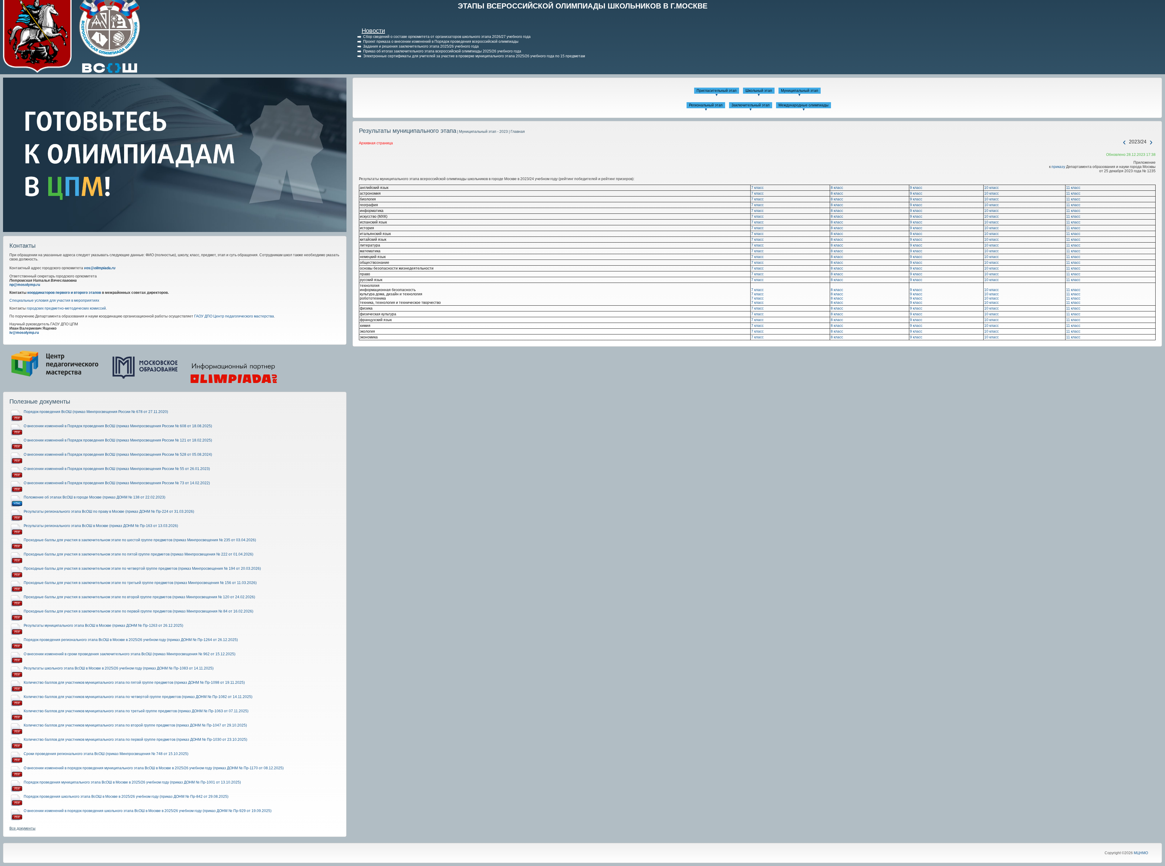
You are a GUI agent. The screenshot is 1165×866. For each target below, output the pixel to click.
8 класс (837, 188)
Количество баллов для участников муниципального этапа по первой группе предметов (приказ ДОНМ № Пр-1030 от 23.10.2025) (135, 739)
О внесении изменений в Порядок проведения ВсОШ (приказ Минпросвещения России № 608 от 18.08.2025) (118, 426)
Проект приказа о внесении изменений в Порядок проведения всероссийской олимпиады (440, 41)
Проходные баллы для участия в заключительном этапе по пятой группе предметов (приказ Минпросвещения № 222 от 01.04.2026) (138, 554)
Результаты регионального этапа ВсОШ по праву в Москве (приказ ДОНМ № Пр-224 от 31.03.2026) (109, 511)
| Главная (516, 131)
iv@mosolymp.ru (24, 333)
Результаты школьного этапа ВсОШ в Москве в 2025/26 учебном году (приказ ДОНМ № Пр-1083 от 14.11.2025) (119, 668)
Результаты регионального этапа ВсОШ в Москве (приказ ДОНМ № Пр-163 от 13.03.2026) (101, 526)
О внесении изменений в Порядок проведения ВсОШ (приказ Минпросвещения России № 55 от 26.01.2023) (117, 469)
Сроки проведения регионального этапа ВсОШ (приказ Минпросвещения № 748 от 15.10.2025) (106, 754)
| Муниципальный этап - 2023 (482, 131)
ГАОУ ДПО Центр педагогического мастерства (234, 316)
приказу (1058, 167)
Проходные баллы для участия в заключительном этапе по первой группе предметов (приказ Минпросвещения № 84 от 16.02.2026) (138, 611)
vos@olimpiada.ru (99, 268)
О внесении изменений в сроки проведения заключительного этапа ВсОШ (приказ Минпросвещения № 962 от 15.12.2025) (129, 654)
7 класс (757, 188)
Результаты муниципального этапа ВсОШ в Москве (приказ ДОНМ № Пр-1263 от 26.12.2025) (103, 625)
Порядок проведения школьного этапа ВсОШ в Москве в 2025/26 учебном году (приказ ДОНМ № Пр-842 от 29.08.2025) (126, 796)
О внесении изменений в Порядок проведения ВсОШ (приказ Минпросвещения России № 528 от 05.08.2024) (118, 454)
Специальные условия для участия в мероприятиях (54, 300)
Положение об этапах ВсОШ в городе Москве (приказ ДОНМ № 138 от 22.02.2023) (94, 497)
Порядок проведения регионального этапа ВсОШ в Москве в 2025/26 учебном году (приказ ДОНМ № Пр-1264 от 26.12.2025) (131, 640)
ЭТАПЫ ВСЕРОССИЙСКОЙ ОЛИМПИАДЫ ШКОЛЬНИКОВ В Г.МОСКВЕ (582, 6)
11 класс (1073, 188)
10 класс (991, 188)
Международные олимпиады (803, 105)
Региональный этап (706, 105)
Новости (373, 30)
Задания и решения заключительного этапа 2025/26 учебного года (421, 46)
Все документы (22, 828)
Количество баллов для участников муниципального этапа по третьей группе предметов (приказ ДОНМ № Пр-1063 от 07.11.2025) (136, 711)
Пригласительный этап (717, 91)
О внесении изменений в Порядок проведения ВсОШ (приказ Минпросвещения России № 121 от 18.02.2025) (118, 440)
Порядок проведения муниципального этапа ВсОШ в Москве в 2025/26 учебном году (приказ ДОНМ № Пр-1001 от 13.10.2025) (132, 782)
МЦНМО (1141, 853)
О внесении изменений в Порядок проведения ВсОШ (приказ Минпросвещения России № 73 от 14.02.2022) (117, 483)
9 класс (916, 188)
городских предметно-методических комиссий (66, 308)
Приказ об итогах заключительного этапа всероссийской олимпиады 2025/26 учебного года (442, 51)
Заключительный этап (750, 105)
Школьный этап (758, 91)
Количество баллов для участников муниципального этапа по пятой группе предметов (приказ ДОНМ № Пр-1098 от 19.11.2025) (134, 682)
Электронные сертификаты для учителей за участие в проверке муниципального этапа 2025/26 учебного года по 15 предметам (474, 56)
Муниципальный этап (799, 91)
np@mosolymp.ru (24, 285)
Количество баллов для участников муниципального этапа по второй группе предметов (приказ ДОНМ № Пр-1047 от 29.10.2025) (135, 725)
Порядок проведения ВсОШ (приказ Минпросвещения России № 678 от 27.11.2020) (96, 412)
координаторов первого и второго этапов (64, 292)
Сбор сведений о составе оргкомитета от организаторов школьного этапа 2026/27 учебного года (447, 37)
